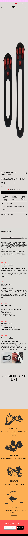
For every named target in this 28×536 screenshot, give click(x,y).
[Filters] (22, 237)
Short (7, 183)
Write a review (10, 237)
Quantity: (4, 186)
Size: (2, 183)
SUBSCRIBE (20, 527)
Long (12, 183)
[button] (4, 174)
